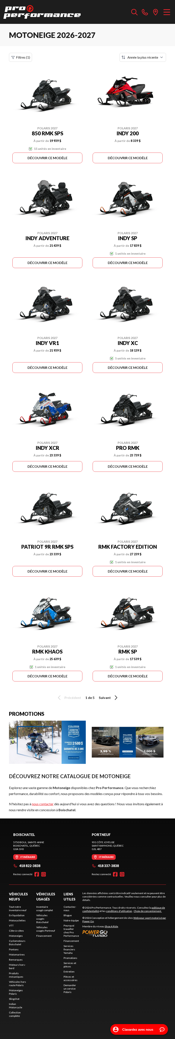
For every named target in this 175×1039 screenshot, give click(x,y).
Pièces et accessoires (70, 978)
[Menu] (167, 12)
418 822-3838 (29, 866)
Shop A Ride (111, 926)
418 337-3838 (108, 866)
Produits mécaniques (16, 975)
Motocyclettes (17, 920)
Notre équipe (71, 920)
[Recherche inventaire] (134, 12)
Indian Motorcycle (15, 1005)
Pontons (14, 949)
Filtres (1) (23, 57)
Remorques (16, 959)
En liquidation (17, 915)
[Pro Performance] (42, 12)
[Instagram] (43, 874)
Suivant (105, 698)
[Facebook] (36, 874)
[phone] (145, 12)
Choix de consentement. (148, 911)
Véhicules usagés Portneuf (45, 929)
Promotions (70, 958)
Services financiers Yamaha (69, 949)
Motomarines (17, 954)
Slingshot (14, 998)
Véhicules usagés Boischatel (42, 919)
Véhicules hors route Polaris (17, 983)
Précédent (72, 698)
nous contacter (43, 804)
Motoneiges (16, 935)
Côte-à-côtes (16, 930)
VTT (11, 925)
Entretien (69, 971)
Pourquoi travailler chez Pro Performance (71, 930)
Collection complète (15, 1014)
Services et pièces (70, 964)
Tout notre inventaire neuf (17, 908)
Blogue (68, 915)
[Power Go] (124, 933)
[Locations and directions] (156, 12)
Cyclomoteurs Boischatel (17, 942)
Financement (44, 935)
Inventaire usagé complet (44, 908)
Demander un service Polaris (70, 989)
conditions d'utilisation (119, 911)
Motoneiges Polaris (16, 992)
